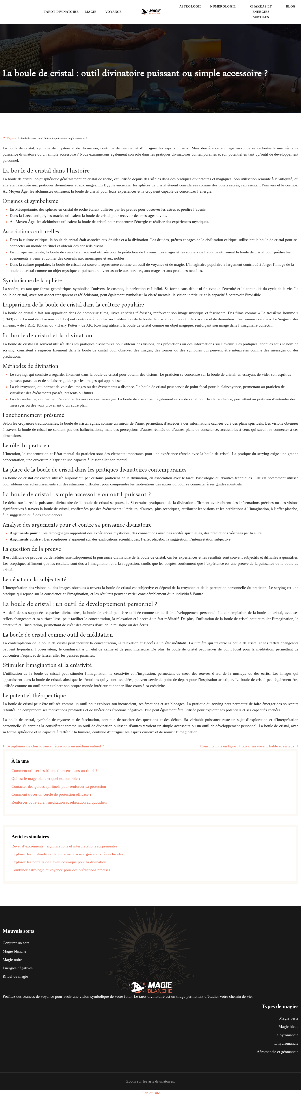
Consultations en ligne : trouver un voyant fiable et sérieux (247, 746)
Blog (290, 6)
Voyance (113, 11)
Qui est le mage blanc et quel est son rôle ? (45, 778)
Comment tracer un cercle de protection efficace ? (51, 794)
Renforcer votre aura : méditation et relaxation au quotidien (59, 802)
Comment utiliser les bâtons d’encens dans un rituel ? (54, 770)
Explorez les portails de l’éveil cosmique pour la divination (58, 862)
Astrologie (190, 6)
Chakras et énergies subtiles (261, 12)
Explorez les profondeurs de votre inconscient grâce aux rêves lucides (67, 854)
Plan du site (150, 1093)
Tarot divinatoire (61, 11)
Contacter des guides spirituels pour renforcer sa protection (58, 786)
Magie (91, 11)
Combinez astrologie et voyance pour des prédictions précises (60, 870)
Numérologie (223, 6)
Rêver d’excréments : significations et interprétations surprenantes (64, 846)
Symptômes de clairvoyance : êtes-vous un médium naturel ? (55, 746)
